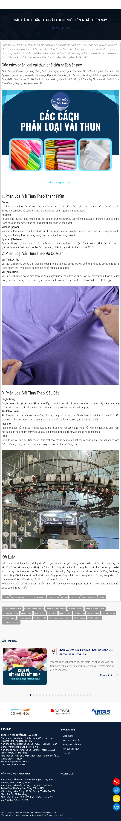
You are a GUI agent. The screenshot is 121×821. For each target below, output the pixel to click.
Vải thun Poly (39, 613)
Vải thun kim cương (10, 613)
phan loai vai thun (89, 597)
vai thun (102, 597)
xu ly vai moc (74, 597)
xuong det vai (53, 597)
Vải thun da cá (93, 613)
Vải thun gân (26, 613)
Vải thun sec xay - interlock (60, 618)
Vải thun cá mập (108, 613)
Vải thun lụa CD (40, 618)
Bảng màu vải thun (72, 744)
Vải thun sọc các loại (11, 622)
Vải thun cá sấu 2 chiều (95, 608)
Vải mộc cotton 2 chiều (12, 608)
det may (64, 597)
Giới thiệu (68, 735)
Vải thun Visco (65, 613)
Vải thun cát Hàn (94, 618)
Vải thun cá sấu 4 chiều (56, 608)
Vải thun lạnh (79, 613)
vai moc (6, 597)
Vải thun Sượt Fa (24, 618)
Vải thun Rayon (8, 618)
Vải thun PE (52, 613)
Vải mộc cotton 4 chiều (34, 608)
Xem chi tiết (106, 675)
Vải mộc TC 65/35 (75, 608)
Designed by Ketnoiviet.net (60, 818)
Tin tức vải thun (71, 748)
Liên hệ (66, 753)
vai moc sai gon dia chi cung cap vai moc (28, 597)
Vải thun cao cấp (71, 740)
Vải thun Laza (79, 618)
